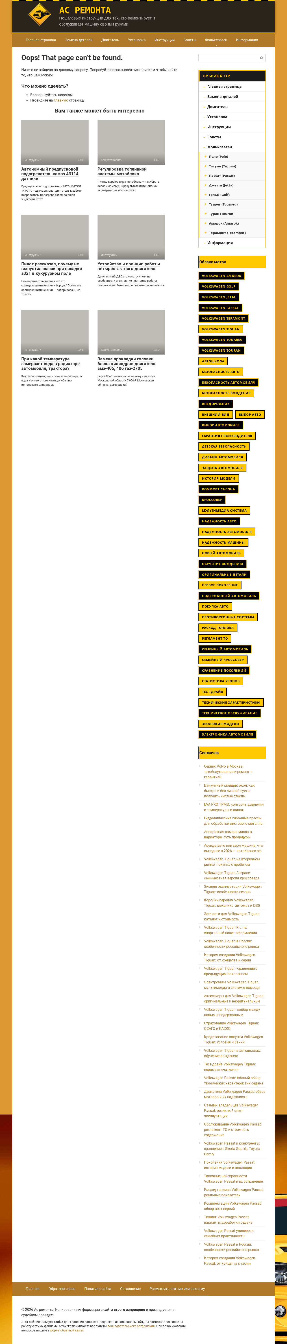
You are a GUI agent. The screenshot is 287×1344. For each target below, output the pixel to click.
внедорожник (216, 404)
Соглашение (130, 1289)
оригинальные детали (224, 574)
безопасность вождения (226, 393)
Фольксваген (216, 40)
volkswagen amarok (221, 276)
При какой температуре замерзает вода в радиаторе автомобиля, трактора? (50, 363)
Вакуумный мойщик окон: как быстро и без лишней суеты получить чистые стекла (229, 790)
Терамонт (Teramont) (227, 232)
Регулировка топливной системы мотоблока (122, 171)
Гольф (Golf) (219, 194)
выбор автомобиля (221, 425)
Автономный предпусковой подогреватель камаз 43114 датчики (49, 174)
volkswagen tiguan (221, 329)
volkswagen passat (220, 308)
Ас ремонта (85, 10)
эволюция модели (220, 724)
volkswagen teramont (223, 318)
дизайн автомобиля (222, 457)
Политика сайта (97, 1289)
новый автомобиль (221, 553)
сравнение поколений (224, 670)
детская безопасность (224, 446)
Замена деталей (78, 40)
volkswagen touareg (222, 340)
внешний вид (215, 414)
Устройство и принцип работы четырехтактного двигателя (129, 266)
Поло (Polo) (218, 156)
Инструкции (165, 40)
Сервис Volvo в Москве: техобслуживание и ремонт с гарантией (228, 771)
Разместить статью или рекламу (177, 1289)
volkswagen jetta (219, 297)
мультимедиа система (224, 510)
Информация (247, 40)
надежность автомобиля (227, 532)
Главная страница (41, 40)
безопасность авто (221, 372)
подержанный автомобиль (229, 596)
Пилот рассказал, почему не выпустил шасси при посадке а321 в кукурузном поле (51, 268)
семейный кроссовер (223, 660)
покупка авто (215, 606)
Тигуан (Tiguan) (222, 166)
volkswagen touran (221, 350)
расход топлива (218, 627)
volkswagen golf (218, 286)
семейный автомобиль (225, 649)
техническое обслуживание (229, 713)
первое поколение (220, 585)
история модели (218, 478)
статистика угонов (221, 681)
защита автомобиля (222, 468)
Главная (32, 1289)
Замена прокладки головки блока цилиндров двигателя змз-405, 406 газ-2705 (126, 363)
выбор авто (250, 414)
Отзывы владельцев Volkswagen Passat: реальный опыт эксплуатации (231, 1110)
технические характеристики (231, 702)
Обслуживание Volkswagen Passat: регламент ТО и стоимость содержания (233, 1129)
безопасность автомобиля (228, 382)
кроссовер (212, 500)
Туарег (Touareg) (223, 204)
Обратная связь (61, 1289)
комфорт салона (218, 489)
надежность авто (219, 521)
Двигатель (110, 40)
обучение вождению (222, 564)
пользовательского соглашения (131, 1326)
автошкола (213, 361)
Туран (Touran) (221, 213)
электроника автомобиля (227, 734)
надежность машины (223, 542)
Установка (137, 40)
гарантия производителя (227, 436)
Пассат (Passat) (222, 175)
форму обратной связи (67, 1330)
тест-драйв (212, 692)
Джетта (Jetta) (221, 185)
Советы (190, 40)
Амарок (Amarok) (224, 223)
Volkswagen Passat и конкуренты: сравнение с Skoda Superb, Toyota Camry (232, 1148)
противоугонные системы (228, 617)
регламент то (215, 638)
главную (61, 100)
